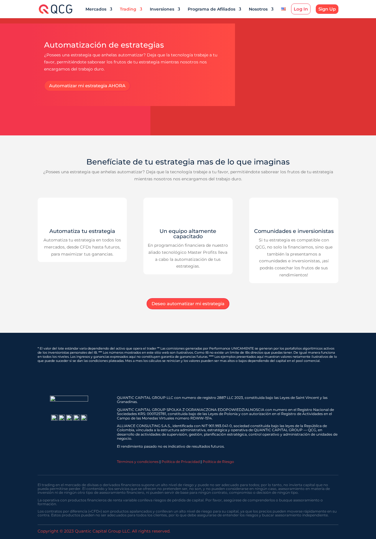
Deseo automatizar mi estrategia (188, 303)
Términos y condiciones (138, 461)
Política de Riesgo (218, 461)
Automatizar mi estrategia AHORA (87, 85)
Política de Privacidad (181, 461)
